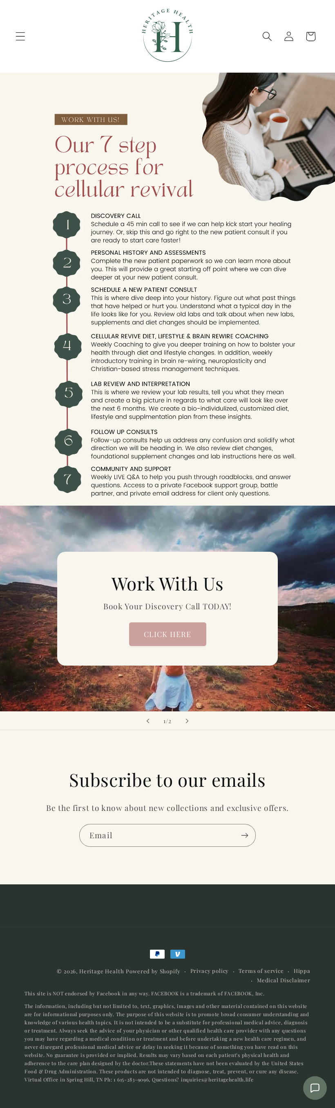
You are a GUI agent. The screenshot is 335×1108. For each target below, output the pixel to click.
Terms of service (261, 970)
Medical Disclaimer (283, 980)
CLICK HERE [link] (168, 634)
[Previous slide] (148, 721)
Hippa (302, 970)
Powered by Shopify (153, 971)
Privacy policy (209, 970)
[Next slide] (187, 721)
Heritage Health (101, 971)
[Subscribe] (244, 835)
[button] (20, 36)
